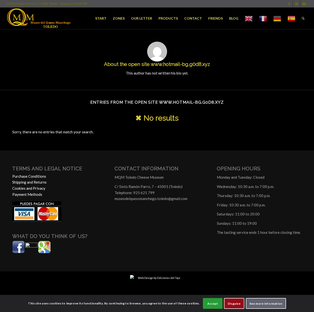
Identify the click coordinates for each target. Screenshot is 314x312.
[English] (249, 18)
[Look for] (303, 18)
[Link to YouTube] (304, 3)
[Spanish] (291, 18)
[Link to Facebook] (289, 3)
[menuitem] (101, 18)
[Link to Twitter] (296, 3)
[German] (277, 18)
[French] (263, 18)
